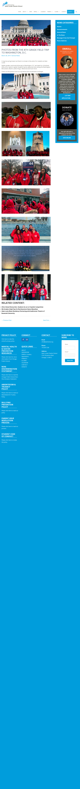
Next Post (47, 320)
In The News (61, 35)
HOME (19, 11)
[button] (76, 12)
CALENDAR (43, 11)
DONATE (70, 11)
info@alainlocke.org (47, 342)
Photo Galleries (62, 41)
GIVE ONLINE (67, 138)
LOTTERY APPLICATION (66, 97)
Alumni (59, 26)
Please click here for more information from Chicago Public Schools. (9, 359)
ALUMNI (56, 11)
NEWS (30, 11)
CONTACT (64, 11)
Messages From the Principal (66, 38)
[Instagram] (26, 339)
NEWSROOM (25, 352)
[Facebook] (23, 339)
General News (16, 55)
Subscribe (70, 360)
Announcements (62, 29)
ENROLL (35, 11)
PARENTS (49, 11)
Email (66, 351)
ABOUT (24, 11)
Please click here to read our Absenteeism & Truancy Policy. (10, 395)
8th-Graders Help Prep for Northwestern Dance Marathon (20, 309)
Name (66, 344)
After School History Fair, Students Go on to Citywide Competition (22, 307)
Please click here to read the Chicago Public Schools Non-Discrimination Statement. (10, 377)
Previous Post (6, 320)
